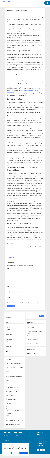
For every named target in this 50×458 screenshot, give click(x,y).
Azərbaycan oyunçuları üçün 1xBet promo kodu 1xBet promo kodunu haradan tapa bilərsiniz (35, 331)
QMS (7, 408)
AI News (7, 371)
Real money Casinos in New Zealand (13, 410)
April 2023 (8, 329)
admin (16, 13)
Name (8, 286)
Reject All (16, 453)
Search (28, 313)
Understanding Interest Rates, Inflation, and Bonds (18, 255)
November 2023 (9, 317)
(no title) (28, 335)
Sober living (8, 413)
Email (8, 291)
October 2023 (8, 320)
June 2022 (8, 344)
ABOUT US (29, 433)
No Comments (21, 13)
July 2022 (8, 341)
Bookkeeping (10, 243)
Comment (9, 268)
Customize (8, 453)
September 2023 (9, 322)
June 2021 (8, 353)
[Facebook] (43, 450)
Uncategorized (9, 418)
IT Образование (9, 385)
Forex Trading (8, 382)
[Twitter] (41, 450)
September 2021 (9, 348)
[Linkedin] (38, 450)
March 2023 (8, 332)
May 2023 (8, 327)
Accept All (24, 453)
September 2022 (9, 339)
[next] (42, 257)
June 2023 (8, 324)
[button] (42, 2)
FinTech (7, 380)
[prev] (8, 257)
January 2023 (8, 336)
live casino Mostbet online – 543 (12, 387)
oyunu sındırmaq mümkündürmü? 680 (13, 406)
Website (8, 297)
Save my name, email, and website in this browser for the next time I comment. (23, 302)
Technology (8, 415)
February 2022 (9, 346)
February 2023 (9, 334)
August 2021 (8, 351)
